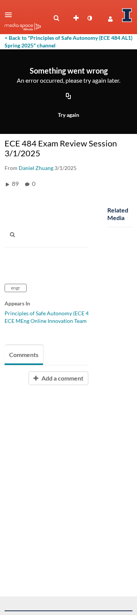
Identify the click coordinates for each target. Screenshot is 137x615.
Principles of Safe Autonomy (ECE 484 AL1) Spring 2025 (71, 313)
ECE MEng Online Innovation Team (46, 321)
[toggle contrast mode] (89, 18)
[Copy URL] (68, 97)
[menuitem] (56, 18)
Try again (68, 115)
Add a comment (61, 378)
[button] (11, 14)
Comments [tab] (23, 354)
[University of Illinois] (127, 15)
